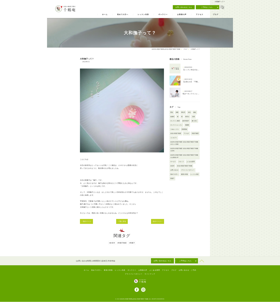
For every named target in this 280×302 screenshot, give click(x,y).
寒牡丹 (183, 112)
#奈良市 (112, 243)
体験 (177, 112)
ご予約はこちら (207, 7)
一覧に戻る (122, 221)
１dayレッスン (174, 129)
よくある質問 (191, 161)
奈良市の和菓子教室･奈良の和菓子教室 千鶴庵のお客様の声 (184, 156)
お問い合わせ (174, 170)
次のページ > (157, 221)
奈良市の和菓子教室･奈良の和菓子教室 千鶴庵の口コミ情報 (184, 143)
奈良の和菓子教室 (175, 133)
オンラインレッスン (176, 125)
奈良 (189, 112)
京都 (193, 116)
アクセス (186, 133)
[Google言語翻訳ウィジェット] (222, 7)
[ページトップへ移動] (202, 261)
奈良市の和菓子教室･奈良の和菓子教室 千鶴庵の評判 (184, 150)
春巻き (187, 116)
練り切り (194, 121)
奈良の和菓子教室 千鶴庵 (184, 166)
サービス (173, 161)
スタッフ (181, 161)
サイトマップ (150, 274)
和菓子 (172, 178)
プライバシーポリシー (187, 170)
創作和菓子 (185, 121)
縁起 (194, 112)
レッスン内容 (195, 174)
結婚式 (172, 116)
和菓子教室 (195, 133)
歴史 (171, 112)
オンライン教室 (175, 121)
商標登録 (184, 129)
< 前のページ (86, 221)
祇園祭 (187, 125)
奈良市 (172, 166)
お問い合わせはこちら (183, 7)
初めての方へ (174, 174)
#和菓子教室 (122, 243)
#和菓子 (132, 243)
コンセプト (173, 137)
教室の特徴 (184, 174)
